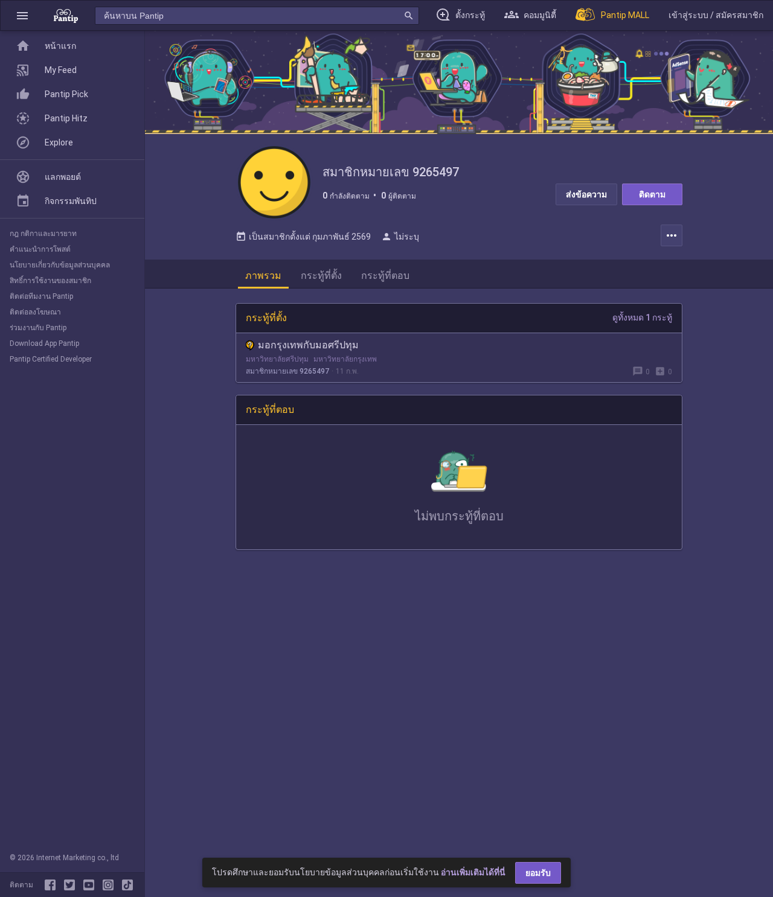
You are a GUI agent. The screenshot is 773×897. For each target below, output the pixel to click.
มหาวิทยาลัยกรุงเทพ (345, 359)
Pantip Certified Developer (51, 359)
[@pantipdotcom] (110, 885)
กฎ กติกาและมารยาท (43, 233)
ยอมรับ (538, 873)
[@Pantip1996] (72, 885)
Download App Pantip (44, 343)
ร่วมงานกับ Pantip (38, 328)
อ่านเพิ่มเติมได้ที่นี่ (473, 872)
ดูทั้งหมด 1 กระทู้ (642, 317)
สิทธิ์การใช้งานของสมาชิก (50, 280)
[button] (22, 15)
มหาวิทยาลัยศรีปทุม (277, 359)
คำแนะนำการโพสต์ (40, 249)
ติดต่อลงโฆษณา (35, 312)
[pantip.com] (66, 15)
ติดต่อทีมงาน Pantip (41, 296)
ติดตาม (652, 194)
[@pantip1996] (127, 885)
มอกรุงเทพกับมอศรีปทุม (308, 345)
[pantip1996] (91, 885)
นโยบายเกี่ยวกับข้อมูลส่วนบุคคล (60, 265)
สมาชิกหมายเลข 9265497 (287, 371)
